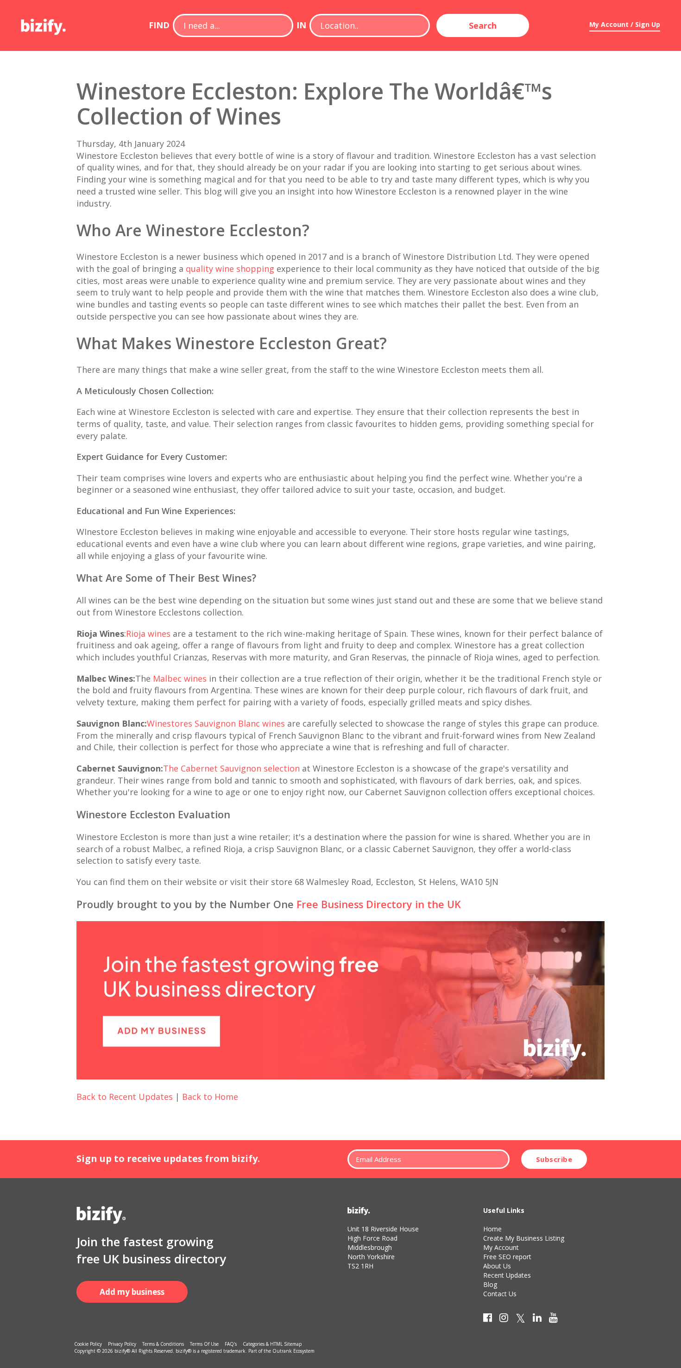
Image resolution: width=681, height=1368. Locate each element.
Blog (490, 1284)
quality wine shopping (228, 268)
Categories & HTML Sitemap (272, 1344)
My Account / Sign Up (624, 24)
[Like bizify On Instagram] (503, 1319)
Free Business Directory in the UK (378, 904)
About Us (497, 1265)
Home (492, 1228)
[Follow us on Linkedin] (537, 1319)
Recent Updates (507, 1275)
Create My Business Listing (523, 1238)
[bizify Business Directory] (44, 23)
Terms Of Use (204, 1344)
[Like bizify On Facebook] (487, 1319)
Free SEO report (507, 1256)
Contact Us (500, 1293)
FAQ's (231, 1344)
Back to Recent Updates (124, 1096)
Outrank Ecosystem (293, 1351)
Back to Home (210, 1096)
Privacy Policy (122, 1344)
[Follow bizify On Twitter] (520, 1319)
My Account (501, 1247)
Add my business (132, 1291)
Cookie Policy (88, 1344)
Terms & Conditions (163, 1344)
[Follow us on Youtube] (553, 1319)
